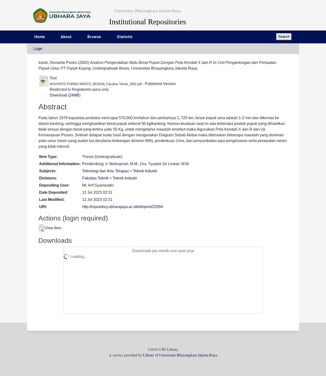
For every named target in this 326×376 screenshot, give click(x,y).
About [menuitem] (66, 37)
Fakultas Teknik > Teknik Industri (109, 178)
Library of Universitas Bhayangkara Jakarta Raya (180, 354)
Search (284, 36)
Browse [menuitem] (94, 37)
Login (37, 48)
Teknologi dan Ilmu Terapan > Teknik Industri (119, 171)
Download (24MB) (65, 95)
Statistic (125, 37)
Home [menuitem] (39, 37)
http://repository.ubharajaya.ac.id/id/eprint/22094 (122, 207)
